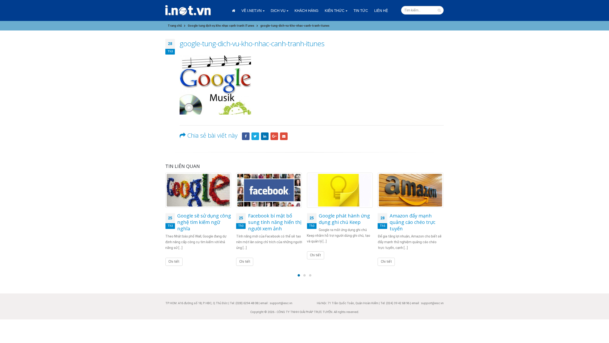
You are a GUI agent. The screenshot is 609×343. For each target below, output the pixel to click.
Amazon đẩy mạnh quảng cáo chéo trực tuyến (412, 222)
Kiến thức (334, 11)
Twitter (255, 136)
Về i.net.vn (251, 11)
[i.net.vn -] (188, 10)
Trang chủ (233, 10)
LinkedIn (265, 136)
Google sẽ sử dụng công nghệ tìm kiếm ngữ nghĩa (204, 222)
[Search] (439, 10)
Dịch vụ (278, 11)
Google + (274, 136)
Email (284, 136)
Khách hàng (307, 11)
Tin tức (361, 11)
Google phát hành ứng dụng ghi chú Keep (344, 218)
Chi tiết (173, 261)
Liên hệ (381, 11)
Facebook (246, 136)
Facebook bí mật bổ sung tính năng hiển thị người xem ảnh (274, 222)
